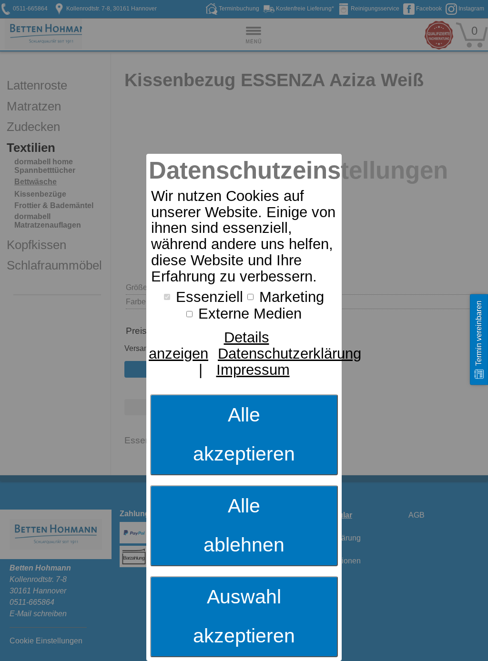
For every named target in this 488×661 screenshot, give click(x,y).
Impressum (253, 369)
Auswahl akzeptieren (244, 616)
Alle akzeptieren (244, 434)
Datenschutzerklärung (289, 353)
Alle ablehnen (244, 525)
